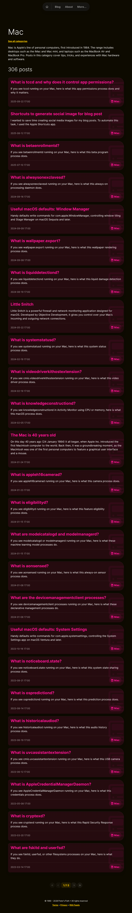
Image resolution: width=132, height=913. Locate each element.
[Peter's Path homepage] (47, 7)
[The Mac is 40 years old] (66, 449)
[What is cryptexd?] (66, 826)
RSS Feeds (75, 905)
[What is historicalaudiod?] (66, 730)
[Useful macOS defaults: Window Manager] (66, 219)
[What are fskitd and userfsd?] (66, 857)
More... (81, 6)
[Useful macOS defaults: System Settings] (66, 639)
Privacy (63, 905)
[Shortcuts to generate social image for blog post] (66, 124)
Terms (55, 905)
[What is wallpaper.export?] (66, 251)
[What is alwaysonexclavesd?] (66, 187)
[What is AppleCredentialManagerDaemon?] (66, 794)
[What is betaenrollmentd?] (66, 155)
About (69, 6)
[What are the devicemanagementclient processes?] (66, 607)
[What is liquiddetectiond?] (66, 282)
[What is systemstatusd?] (66, 350)
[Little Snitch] (66, 316)
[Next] (74, 885)
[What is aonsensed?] (66, 576)
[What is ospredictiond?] (66, 701)
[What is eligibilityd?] (66, 512)
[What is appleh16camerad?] (66, 482)
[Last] (79, 885)
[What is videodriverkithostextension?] (66, 381)
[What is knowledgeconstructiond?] (66, 413)
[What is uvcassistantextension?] (66, 762)
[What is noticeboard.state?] (66, 671)
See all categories (17, 41)
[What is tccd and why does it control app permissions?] (66, 92)
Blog (58, 6)
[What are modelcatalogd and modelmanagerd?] (66, 544)
